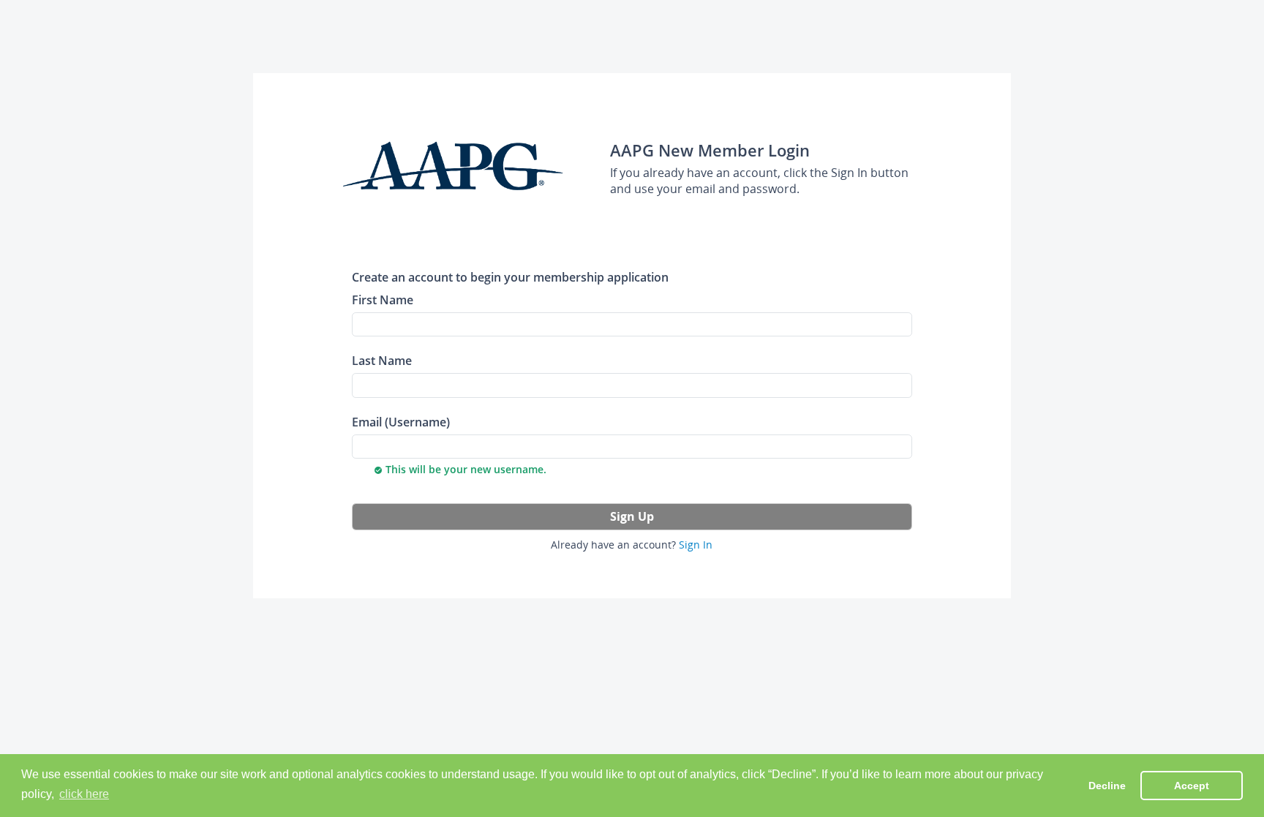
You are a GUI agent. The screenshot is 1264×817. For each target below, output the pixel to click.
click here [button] (84, 794)
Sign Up (632, 516)
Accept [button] (1191, 785)
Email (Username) (401, 421)
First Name (382, 299)
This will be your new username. (460, 469)
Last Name (382, 360)
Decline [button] (1107, 785)
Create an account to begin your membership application (510, 277)
